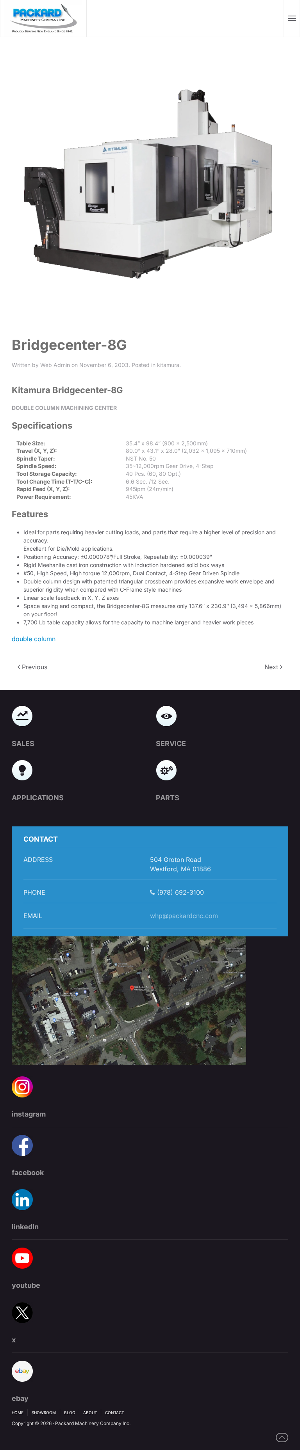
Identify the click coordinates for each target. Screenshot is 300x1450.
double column (33, 639)
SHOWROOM (44, 1412)
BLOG (69, 1412)
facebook (28, 1172)
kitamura (168, 365)
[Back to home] (43, 18)
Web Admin (55, 365)
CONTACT (114, 1412)
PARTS (167, 798)
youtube (26, 1285)
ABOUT (90, 1412)
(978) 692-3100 (179, 892)
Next (271, 667)
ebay (20, 1398)
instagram (29, 1114)
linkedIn (25, 1227)
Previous (34, 667)
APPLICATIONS (38, 798)
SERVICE (171, 743)
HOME (17, 1412)
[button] (292, 18)
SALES (23, 743)
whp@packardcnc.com (184, 916)
